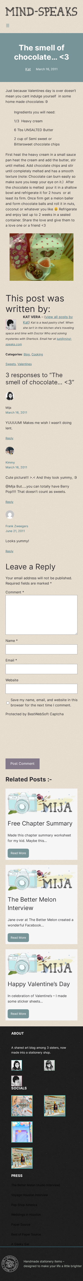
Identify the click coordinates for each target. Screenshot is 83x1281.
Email (11, 660)
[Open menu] (7, 25)
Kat (28, 69)
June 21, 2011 (15, 531)
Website (12, 680)
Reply (9, 438)
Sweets (11, 364)
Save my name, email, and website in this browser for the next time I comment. (44, 702)
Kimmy (10, 462)
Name (12, 640)
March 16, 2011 (47, 69)
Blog (27, 354)
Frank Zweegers (17, 526)
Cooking (37, 354)
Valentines (24, 364)
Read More (20, 854)
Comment (15, 592)
